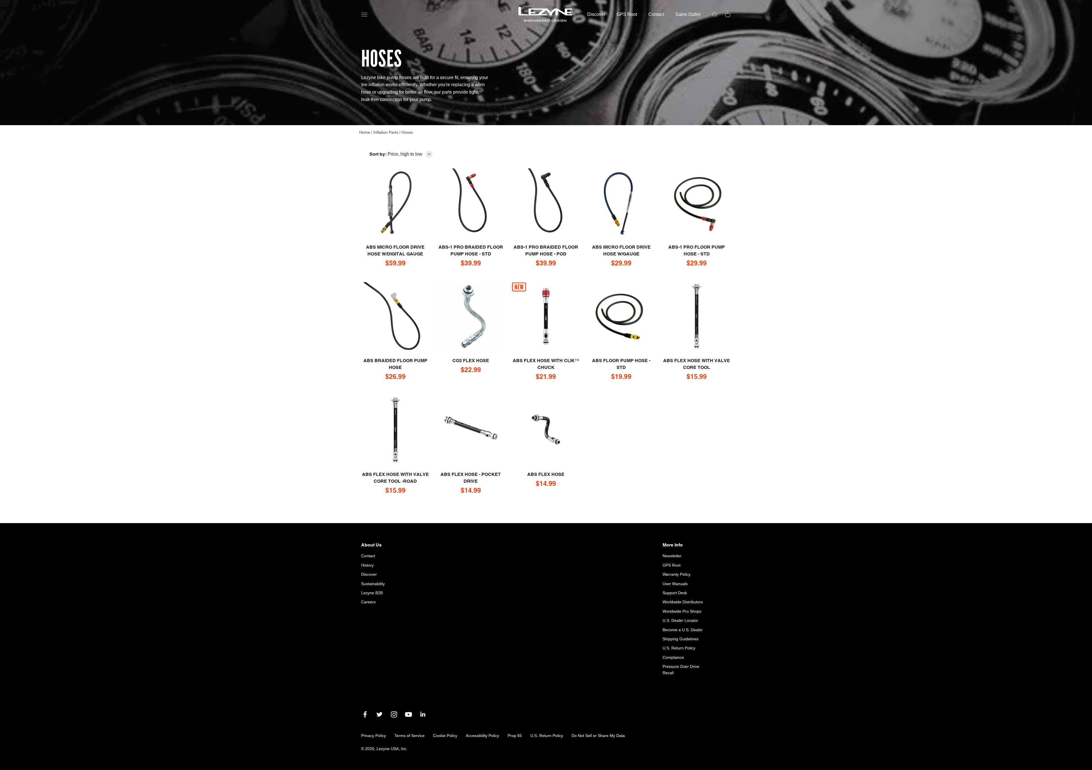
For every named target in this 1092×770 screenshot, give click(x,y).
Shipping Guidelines (680, 639)
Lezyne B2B (372, 593)
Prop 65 (515, 735)
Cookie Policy (445, 735)
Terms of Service (409, 735)
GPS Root (627, 14)
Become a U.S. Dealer (683, 629)
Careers (368, 602)
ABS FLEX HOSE (545, 474)
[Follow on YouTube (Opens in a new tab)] (408, 714)
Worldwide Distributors (683, 602)
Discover (596, 14)
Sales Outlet (687, 14)
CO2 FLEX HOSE (470, 360)
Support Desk (675, 593)
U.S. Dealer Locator (680, 620)
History (367, 565)
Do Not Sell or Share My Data (598, 735)
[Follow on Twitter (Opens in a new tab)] (379, 714)
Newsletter (672, 556)
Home (364, 132)
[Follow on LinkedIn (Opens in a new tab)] (423, 714)
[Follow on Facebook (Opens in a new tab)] (365, 714)
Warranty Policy (676, 574)
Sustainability (373, 583)
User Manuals (675, 583)
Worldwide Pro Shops (682, 611)
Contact (656, 14)
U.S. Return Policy (679, 648)
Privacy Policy (373, 735)
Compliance (673, 657)
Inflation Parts (386, 132)
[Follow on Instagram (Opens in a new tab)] (394, 714)
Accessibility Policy (482, 735)
